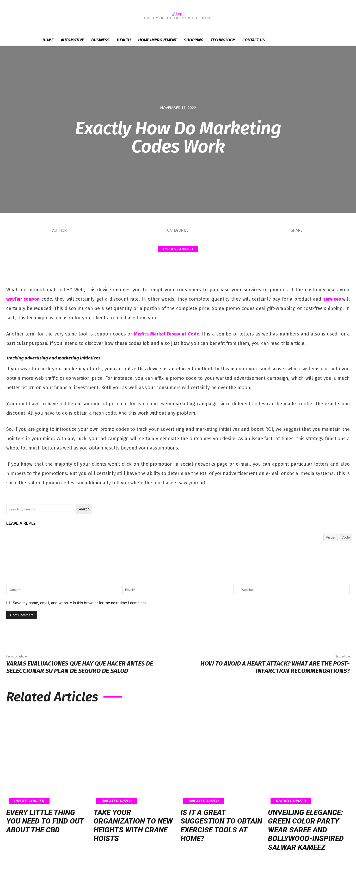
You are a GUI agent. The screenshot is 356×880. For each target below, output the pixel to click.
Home (47, 39)
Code (345, 537)
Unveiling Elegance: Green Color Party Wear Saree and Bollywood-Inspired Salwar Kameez (306, 830)
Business (100, 39)
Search (84, 509)
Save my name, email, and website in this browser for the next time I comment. (80, 602)
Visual (330, 537)
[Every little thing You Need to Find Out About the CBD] (47, 757)
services (332, 299)
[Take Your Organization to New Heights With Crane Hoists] (135, 757)
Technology (223, 39)
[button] (311, 40)
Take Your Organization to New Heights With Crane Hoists (133, 825)
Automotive (72, 39)
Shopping (193, 39)
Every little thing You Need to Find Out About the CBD (45, 821)
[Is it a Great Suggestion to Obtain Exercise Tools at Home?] (222, 757)
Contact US (253, 39)
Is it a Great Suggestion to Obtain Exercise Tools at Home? (221, 825)
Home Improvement (157, 39)
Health (124, 39)
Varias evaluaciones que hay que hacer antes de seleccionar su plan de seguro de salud (79, 667)
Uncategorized (178, 248)
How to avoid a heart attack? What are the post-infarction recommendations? (275, 667)
